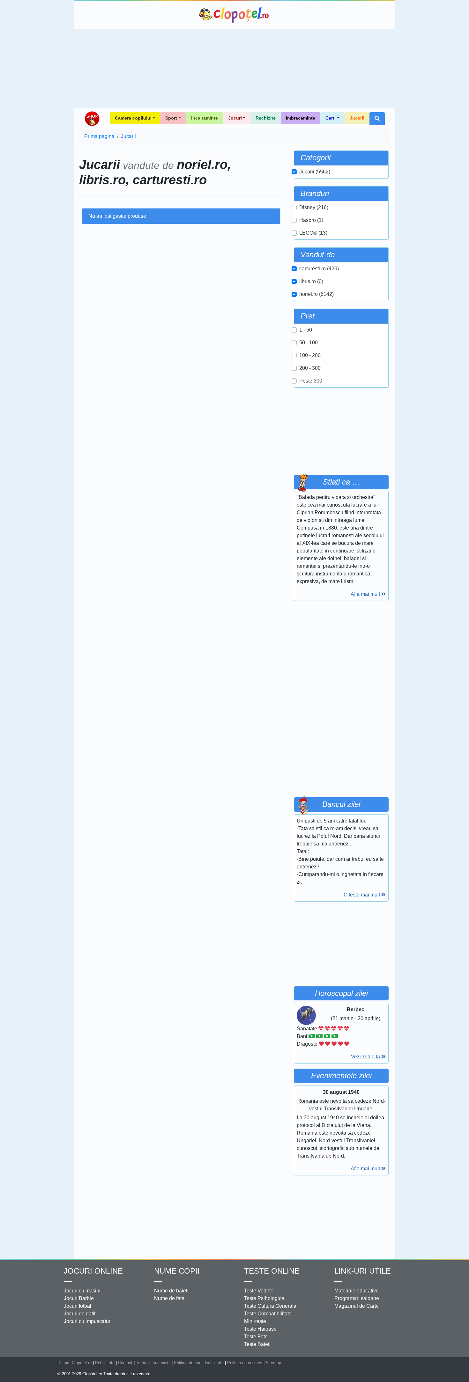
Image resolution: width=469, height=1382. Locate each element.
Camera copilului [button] (133, 118)
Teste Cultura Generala (270, 1306)
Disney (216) (313, 207)
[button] (377, 118)
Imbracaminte (300, 118)
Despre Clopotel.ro (74, 1362)
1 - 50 (305, 330)
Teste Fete (256, 1336)
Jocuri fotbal (77, 1306)
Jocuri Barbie (79, 1298)
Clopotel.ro (234, 15)
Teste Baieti (257, 1344)
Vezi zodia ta (366, 1056)
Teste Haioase (260, 1329)
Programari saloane (356, 1298)
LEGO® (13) (313, 233)
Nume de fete (169, 1298)
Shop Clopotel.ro (92, 118)
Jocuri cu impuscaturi (88, 1321)
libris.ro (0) (311, 281)
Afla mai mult (366, 594)
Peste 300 (310, 381)
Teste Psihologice (264, 1298)
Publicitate (105, 1362)
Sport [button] (171, 118)
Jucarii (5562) (314, 171)
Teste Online (272, 1271)
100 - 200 (310, 355)
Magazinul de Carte (356, 1306)
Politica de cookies (244, 1362)
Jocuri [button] (235, 118)
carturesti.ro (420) (319, 268)
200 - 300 (310, 368)
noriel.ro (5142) (316, 294)
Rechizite (266, 118)
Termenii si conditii (153, 1362)
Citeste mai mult (362, 894)
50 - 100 (308, 342)
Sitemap (273, 1362)
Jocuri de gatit (79, 1313)
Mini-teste (255, 1321)
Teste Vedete (258, 1290)
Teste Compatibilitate (268, 1313)
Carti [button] (330, 118)
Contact (125, 1362)
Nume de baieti (171, 1290)
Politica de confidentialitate (199, 1362)
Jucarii (357, 118)
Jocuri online (93, 1271)
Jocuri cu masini (82, 1290)
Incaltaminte (204, 118)
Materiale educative (356, 1290)
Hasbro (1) (311, 220)
